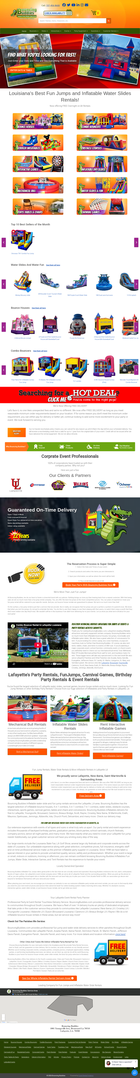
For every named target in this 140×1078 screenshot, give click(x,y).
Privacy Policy (66, 1057)
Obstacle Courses (10, 1047)
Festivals (73, 1052)
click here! (120, 934)
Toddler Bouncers (46, 1042)
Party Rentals (51, 1052)
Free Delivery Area (89, 795)
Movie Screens (119, 1052)
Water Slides (105, 1042)
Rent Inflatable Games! (112, 756)
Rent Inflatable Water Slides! (70, 753)
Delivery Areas (106, 1057)
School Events (109, 1047)
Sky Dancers (106, 1052)
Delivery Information (39, 1057)
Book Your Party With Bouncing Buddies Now (89, 585)
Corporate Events (38, 1052)
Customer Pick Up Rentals (77, 1042)
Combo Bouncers (31, 1042)
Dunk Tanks (51, 1047)
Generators (25, 1057)
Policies (76, 1057)
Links (126, 1057)
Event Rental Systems (86, 1075)
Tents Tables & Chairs (11, 1057)
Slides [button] (44, 31)
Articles (56, 1057)
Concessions (95, 1052)
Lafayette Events (9, 1062)
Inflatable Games (127, 1042)
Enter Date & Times (21, 70)
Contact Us (86, 1057)
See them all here (53, 265)
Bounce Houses (16, 1042)
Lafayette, (105, 663)
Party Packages (60, 1042)
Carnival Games (39, 1047)
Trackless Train (63, 1047)
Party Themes (93, 1042)
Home (24, 31)
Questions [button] (95, 31)
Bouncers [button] (33, 31)
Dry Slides (115, 1042)
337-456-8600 (53, 5)
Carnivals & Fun (9, 1052)
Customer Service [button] (110, 31)
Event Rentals (83, 1052)
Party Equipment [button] (80, 31)
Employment (117, 1057)
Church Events (122, 1047)
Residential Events (23, 1052)
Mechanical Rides (25, 1047)
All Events (98, 1047)
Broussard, (114, 663)
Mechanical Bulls (77, 1047)
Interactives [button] (55, 31)
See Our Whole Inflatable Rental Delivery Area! (46, 978)
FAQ (49, 1057)
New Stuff (89, 1047)
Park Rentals (63, 1052)
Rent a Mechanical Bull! (27, 751)
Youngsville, (123, 663)
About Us (95, 1057)
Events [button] (67, 31)
